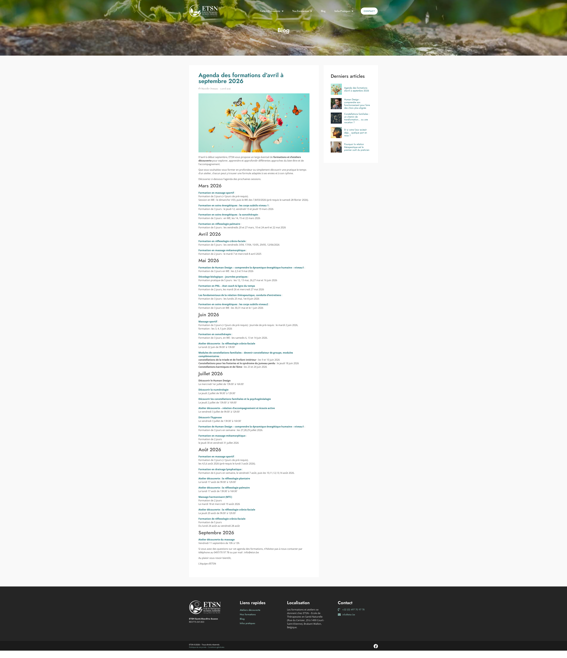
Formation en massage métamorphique (221, 250)
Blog (323, 11)
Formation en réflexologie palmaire (219, 224)
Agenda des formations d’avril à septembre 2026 (356, 89)
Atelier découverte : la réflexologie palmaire (224, 487)
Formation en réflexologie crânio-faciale (222, 241)
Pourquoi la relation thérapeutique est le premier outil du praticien (356, 147)
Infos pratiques (342, 11)
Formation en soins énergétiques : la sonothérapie (228, 214)
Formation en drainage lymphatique (219, 469)
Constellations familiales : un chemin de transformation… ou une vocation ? (356, 118)
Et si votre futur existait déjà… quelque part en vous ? (355, 132)
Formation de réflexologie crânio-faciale (221, 518)
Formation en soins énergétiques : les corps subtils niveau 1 (233, 205)
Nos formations (300, 11)
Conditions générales (216, 647)
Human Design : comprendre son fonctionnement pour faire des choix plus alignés (357, 103)
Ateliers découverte (269, 11)
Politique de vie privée (197, 647)
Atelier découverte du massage (216, 539)
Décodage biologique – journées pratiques (222, 276)
